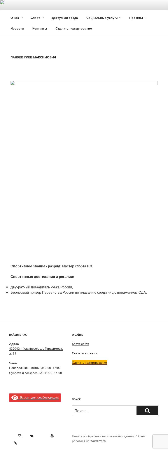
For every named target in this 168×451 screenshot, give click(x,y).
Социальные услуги (102, 17)
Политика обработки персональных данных (103, 436)
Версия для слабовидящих (38, 397)
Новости (17, 28)
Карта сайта (80, 343)
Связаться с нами (84, 353)
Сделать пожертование (74, 28)
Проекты (136, 17)
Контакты (39, 28)
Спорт (35, 17)
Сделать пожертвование (89, 362)
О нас (14, 17)
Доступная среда (65, 17)
